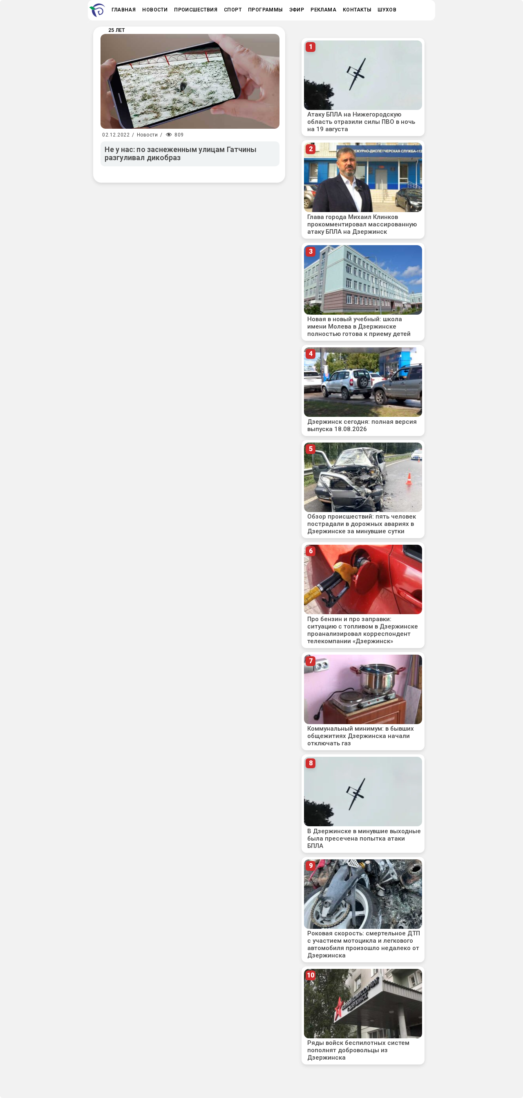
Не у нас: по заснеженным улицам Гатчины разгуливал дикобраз (181, 153)
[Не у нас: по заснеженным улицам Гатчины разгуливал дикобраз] (190, 81)
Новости (147, 135)
